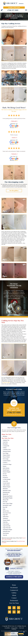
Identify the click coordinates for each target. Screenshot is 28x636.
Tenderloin (5, 518)
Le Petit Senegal (6, 479)
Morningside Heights (7, 498)
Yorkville (5, 535)
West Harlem (6, 533)
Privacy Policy (14, 627)
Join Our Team (14, 603)
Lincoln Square (6, 483)
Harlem (4, 466)
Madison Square (6, 486)
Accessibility (7, 627)
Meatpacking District (7, 496)
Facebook (14, 607)
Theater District (6, 520)
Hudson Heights (6, 471)
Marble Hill (5, 494)
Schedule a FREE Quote (14, 7)
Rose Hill (5, 507)
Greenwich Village (7, 464)
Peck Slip (5, 501)
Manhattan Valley (7, 490)
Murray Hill (5, 499)
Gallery (14, 593)
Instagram (9, 607)
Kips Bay (5, 475)
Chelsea (4, 447)
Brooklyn (5, 436)
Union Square (6, 524)
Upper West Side (7, 527)
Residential (14, 587)
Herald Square (6, 470)
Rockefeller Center (7, 505)
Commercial (14, 590)
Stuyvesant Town (7, 512)
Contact (14, 598)
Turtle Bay (5, 522)
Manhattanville (6, 492)
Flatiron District (6, 455)
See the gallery (14, 190)
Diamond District (7, 451)
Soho (4, 509)
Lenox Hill (5, 481)
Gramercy (5, 462)
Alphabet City (6, 440)
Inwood (4, 473)
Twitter (18, 607)
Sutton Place (6, 516)
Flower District (6, 457)
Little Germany (6, 485)
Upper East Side (6, 525)
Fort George (5, 458)
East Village (5, 453)
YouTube (9, 612)
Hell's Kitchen (6, 468)
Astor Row (5, 442)
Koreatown (5, 477)
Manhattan (5, 488)
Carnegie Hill (6, 445)
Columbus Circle (7, 449)
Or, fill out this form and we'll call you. (14, 414)
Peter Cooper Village (7, 503)
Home (14, 585)
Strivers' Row (6, 511)
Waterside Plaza (6, 531)
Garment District (6, 460)
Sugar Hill (5, 514)
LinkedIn (14, 612)
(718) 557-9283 (13, 10)
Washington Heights (7, 529)
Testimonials (14, 600)
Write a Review (2, 10)
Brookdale (5, 444)
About (14, 595)
